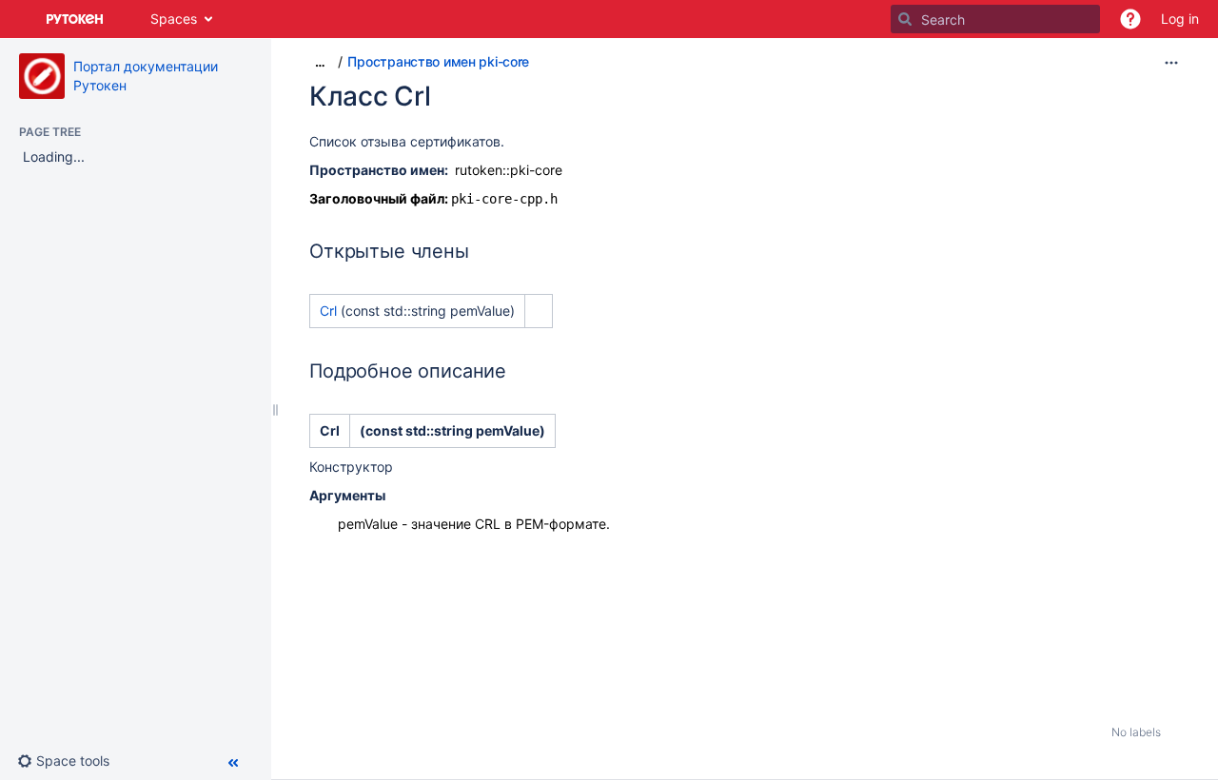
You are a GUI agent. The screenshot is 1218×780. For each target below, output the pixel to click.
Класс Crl (369, 96)
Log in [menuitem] (1180, 18)
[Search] (905, 19)
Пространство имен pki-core (438, 61)
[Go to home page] (75, 19)
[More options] (1171, 63)
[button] (1130, 19)
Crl (330, 310)
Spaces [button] (173, 18)
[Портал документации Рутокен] (42, 76)
